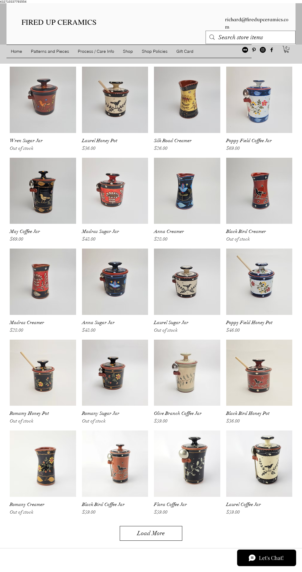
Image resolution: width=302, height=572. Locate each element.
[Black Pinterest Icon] (254, 50)
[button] (286, 49)
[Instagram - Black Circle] (263, 50)
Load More (151, 533)
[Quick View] (43, 100)
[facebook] (272, 50)
